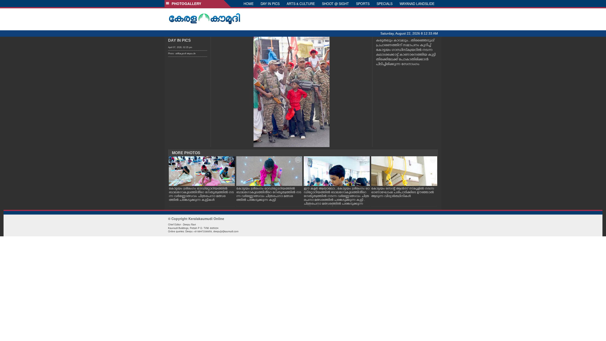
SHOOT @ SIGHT (335, 3)
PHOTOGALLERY (185, 3)
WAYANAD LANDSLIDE (417, 3)
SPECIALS (384, 3)
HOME (249, 3)
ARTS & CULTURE (301, 3)
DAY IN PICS (270, 3)
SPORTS (363, 3)
